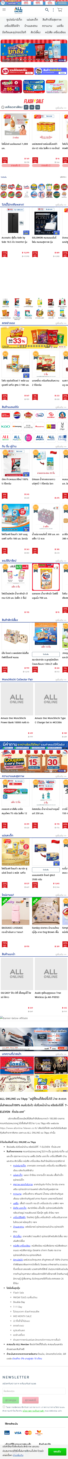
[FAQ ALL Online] (34, 745)
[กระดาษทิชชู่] (28, 314)
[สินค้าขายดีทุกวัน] (34, 337)
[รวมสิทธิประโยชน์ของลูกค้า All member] (34, 276)
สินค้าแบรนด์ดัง (10, 407)
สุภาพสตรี (30, 1400)
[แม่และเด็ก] (51, 314)
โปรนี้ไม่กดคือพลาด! (13, 205)
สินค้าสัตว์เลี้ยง (10, 620)
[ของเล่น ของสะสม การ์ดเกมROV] (49, 194)
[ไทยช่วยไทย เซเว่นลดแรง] (26, 187)
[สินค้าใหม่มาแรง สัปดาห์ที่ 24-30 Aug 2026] (51, 1083)
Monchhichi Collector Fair (17, 679)
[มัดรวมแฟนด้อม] (11, 187)
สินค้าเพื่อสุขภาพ (52, 20)
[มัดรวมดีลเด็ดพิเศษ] (34, 177)
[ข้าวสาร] (17, 303)
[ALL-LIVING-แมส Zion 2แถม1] (41, 187)
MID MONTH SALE (22, 1316)
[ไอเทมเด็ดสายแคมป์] (56, 194)
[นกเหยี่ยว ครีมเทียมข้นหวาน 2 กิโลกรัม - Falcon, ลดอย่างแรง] (46, 364)
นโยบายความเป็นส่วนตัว (33, 1410)
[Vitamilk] (51, 415)
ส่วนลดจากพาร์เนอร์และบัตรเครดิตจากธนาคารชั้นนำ (37, 1340)
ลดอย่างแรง (8, 323)
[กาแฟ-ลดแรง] (51, 303)
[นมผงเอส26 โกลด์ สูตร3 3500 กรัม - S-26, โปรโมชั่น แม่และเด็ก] (46, 852)
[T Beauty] (41, 194)
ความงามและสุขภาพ (13, 776)
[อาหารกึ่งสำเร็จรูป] (28, 303)
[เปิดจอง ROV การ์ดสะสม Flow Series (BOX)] (51, 1065)
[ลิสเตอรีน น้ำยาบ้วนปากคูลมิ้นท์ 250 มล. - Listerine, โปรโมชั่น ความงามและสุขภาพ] (46, 792)
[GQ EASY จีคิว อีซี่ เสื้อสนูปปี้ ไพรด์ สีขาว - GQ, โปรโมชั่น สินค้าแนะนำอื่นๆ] (17, 974)
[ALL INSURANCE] (51, 438)
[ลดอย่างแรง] (56, 187)
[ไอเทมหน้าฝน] (34, 187)
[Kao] (5, 426)
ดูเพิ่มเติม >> (60, 108)
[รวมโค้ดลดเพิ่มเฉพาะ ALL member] (17, 71)
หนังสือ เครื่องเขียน (55, 32)
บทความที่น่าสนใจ (11, 1054)
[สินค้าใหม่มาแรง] (49, 187)
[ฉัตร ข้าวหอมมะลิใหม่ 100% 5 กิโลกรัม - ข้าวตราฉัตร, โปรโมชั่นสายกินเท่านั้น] (16, 463)
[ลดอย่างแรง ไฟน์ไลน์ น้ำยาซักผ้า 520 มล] (56, 87)
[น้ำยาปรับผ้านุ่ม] (17, 314)
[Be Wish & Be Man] (51, 426)
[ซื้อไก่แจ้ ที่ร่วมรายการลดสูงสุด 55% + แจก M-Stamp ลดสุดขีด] (11, 87)
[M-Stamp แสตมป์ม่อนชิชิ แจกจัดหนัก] (17, 1065)
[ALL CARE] (28, 438)
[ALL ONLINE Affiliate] (34, 1018)
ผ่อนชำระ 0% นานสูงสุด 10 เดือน (27, 1358)
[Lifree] (39, 415)
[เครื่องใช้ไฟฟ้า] (26, 194)
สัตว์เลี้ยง (35, 32)
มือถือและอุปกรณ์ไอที (14, 32)
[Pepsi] (17, 415)
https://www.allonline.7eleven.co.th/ (18, 1128)
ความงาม (47, 26)
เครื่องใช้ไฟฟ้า (12, 26)
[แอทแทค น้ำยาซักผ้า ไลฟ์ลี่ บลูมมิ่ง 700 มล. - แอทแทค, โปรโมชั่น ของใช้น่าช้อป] (46, 577)
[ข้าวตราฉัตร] (5, 415)
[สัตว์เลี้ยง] (62, 314)
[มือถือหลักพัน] (64, 194)
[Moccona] (28, 415)
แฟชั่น (60, 26)
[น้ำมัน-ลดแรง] (39, 303)
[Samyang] (17, 426)
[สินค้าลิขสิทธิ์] (51, 71)
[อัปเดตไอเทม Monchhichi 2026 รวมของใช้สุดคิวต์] (17, 1083)
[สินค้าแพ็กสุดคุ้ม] (34, 51)
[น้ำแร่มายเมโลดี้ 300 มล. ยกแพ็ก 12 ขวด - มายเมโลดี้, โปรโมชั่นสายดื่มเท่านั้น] (46, 518)
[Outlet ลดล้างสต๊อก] (34, 194)
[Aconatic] (39, 426)
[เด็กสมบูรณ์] (62, 415)
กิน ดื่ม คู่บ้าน (9, 446)
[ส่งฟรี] (64, 187)
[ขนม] (5, 314)
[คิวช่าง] (34, 1039)
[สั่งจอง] (19, 187)
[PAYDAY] (34, 2)
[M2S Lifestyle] (62, 426)
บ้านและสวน (30, 26)
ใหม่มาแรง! (8, 895)
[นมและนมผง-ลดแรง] (5, 303)
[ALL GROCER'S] (5, 438)
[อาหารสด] (39, 314)
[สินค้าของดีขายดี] (11, 194)
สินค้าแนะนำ (8, 954)
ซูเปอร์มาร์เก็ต (14, 20)
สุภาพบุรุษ (10, 1400)
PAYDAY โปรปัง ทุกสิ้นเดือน (25, 1297)
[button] (18, 59)
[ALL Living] (62, 438)
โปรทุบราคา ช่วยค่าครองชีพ (26, 1311)
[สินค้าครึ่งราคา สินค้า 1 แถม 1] (4, 194)
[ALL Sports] (39, 438)
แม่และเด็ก (32, 20)
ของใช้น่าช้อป (9, 561)
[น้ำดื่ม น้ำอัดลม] (62, 303)
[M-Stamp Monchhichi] (4, 187)
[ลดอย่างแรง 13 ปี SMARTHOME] (34, 87)
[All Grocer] (34, 294)
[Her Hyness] (28, 426)
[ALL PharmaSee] (17, 438)
